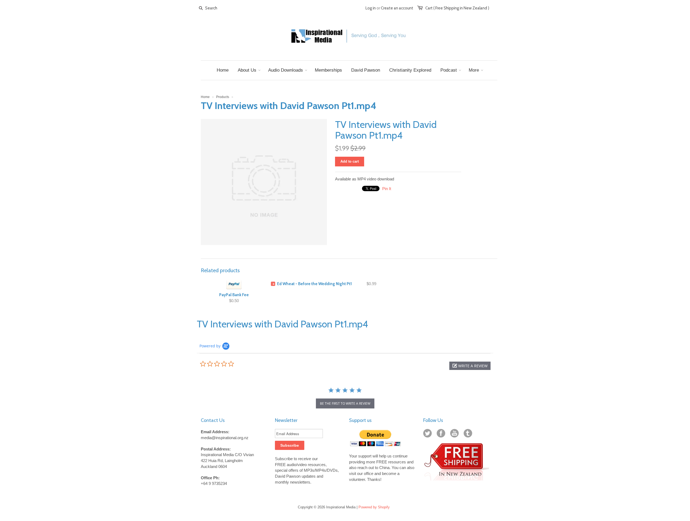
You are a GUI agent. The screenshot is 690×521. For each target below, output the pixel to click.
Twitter (428, 434)
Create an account (397, 8)
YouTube (455, 434)
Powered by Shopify (374, 507)
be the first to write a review (345, 403)
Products (222, 97)
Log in (370, 8)
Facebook (442, 434)
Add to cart (349, 161)
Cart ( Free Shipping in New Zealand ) (457, 8)
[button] (470, 366)
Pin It (386, 188)
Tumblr (469, 434)
